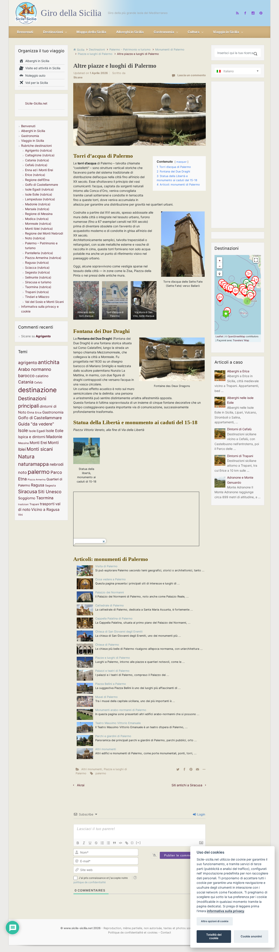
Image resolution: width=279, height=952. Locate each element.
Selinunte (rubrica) (38, 277)
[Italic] (84, 843)
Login (200, 814)
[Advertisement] (236, 154)
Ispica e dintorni (31, 437)
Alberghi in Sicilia (36, 61)
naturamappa (33, 464)
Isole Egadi (37, 431)
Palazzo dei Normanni (109, 592)
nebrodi (56, 464)
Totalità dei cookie (213, 936)
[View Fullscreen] (256, 260)
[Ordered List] (102, 843)
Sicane (78, 77)
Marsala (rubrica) (37, 209)
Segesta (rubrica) (37, 272)
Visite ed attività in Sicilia (42, 68)
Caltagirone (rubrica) (39, 155)
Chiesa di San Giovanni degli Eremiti (119, 631)
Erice (38, 412)
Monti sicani (40, 449)
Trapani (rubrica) (37, 292)
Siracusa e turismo (38, 282)
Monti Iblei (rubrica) (39, 228)
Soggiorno (26, 498)
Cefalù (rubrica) (36, 165)
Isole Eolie (54, 430)
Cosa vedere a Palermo (110, 579)
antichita (49, 362)
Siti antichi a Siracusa (187, 785)
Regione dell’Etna (37, 180)
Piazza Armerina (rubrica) (43, 258)
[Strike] (96, 843)
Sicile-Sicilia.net (36, 103)
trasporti (47, 504)
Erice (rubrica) (35, 175)
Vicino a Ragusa (45, 509)
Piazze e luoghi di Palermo (95, 54)
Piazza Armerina (37, 479)
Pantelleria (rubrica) (39, 253)
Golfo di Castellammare (41, 184)
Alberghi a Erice (238, 371)
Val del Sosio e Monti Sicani (44, 302)
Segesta (50, 485)
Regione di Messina (39, 214)
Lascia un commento (191, 75)
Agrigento (43, 336)
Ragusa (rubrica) (37, 262)
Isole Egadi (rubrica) (39, 189)
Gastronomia (30, 136)
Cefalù (38, 382)
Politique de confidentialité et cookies (133, 932)
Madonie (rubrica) (37, 204)
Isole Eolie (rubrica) (38, 194)
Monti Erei (38, 442)
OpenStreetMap (236, 336)
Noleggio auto (34, 75)
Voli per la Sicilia (36, 82)
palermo (100, 773)
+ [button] (220, 260)
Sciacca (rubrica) (37, 267)
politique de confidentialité (89, 882)
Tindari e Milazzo (37, 297)
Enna (30, 412)
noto (22, 472)
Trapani (34, 504)
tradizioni (23, 504)
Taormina (44, 498)
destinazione (37, 390)
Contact (166, 932)
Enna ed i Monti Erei (39, 170)
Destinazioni (97, 49)
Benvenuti (28, 126)
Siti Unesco (49, 491)
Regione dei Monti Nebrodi (44, 233)
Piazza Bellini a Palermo (110, 683)
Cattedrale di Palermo (109, 605)
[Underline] (90, 843)
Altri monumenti (105, 749)
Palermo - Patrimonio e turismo (130, 49)
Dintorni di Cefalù (239, 429)
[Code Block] (120, 843)
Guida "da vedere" (36, 424)
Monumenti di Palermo (169, 49)
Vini (20, 514)
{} (132, 842)
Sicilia (80, 49)
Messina (23, 443)
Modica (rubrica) (37, 219)
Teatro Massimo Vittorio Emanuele (118, 723)
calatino (42, 376)
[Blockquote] (114, 843)
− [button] (220, 266)
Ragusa (37, 485)
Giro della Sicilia (71, 13)
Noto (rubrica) (35, 238)
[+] (138, 842)
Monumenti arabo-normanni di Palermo (120, 710)
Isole (23, 430)
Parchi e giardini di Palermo (113, 736)
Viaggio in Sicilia (32, 140)
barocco (26, 375)
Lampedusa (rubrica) (40, 199)
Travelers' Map (241, 340)
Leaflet (219, 336)
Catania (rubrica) (37, 160)
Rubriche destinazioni (36, 145)
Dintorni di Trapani (240, 456)
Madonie (54, 436)
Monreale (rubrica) (38, 223)
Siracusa (27, 491)
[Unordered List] (108, 843)
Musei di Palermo (106, 697)
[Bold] (78, 843)
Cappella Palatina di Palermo (114, 618)
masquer (181, 161)
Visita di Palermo (106, 566)
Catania (25, 382)
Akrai (80, 785)
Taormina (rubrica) (38, 287)
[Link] (127, 843)
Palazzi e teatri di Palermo (112, 670)
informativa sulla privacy (225, 911)
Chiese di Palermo (107, 644)
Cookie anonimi (251, 936)
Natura (26, 456)
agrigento (27, 362)
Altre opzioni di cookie (214, 921)
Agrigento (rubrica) (38, 150)
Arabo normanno (34, 369)
